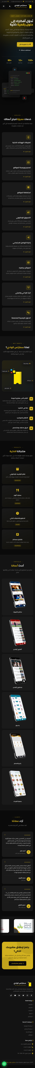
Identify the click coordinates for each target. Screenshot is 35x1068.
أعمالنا (30, 1014)
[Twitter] (23, 995)
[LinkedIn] (19, 995)
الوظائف (30, 1035)
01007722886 (27, 1047)
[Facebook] (31, 995)
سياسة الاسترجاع (28, 1029)
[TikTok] (11, 995)
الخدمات (30, 1008)
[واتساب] (4, 1063)
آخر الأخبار (30, 1017)
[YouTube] (15, 995)
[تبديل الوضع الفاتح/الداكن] (10, 6)
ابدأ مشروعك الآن (24, 44)
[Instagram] (27, 995)
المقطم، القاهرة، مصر (26, 1044)
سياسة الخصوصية (28, 1026)
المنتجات (30, 1011)
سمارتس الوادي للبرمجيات (10, 1062)
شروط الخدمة (29, 1032)
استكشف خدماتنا (26, 50)
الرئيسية (30, 1004)
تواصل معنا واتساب (16, 963)
